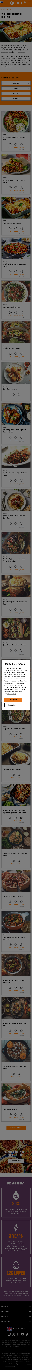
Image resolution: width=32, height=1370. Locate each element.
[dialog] (16, 685)
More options (12, 705)
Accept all (13, 700)
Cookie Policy (11, 694)
